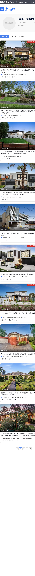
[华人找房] (4, 2)
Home (21, 2)
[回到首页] (10, 9)
